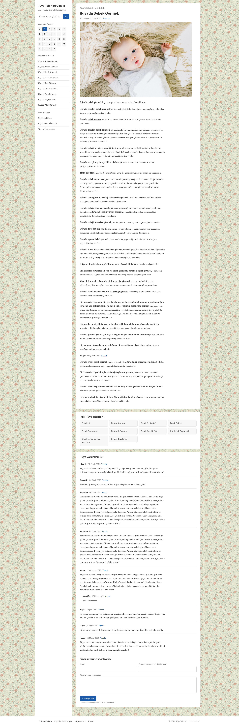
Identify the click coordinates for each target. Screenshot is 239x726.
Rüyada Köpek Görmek (48, 88)
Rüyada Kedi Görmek (47, 83)
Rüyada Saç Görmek (46, 99)
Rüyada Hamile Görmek (48, 77)
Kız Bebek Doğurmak (179, 431)
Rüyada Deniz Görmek (47, 72)
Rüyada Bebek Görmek (48, 66)
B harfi (95, 8)
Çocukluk (86, 423)
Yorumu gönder (87, 698)
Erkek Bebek (176, 423)
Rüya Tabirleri (85, 8)
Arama (90, 721)
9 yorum (106, 18)
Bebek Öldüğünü (148, 423)
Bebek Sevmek (118, 423)
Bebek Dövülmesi (119, 439)
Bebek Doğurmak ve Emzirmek (91, 441)
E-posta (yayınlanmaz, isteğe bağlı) (153, 664)
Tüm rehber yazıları (46, 129)
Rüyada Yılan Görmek (47, 105)
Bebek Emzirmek (89, 431)
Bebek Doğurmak (119, 431)
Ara (66, 16)
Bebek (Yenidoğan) (149, 431)
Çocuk (104, 355)
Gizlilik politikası (45, 118)
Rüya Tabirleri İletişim (47, 123)
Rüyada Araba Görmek (47, 61)
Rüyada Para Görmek (47, 94)
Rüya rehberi (80, 721)
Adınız (82, 664)
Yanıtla (104, 464)
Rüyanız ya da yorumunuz (90, 675)
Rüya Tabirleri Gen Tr (51, 5)
